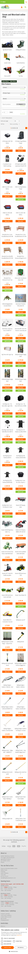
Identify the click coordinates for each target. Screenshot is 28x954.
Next (26, 128)
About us (3, 926)
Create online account (6, 917)
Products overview (5, 913)
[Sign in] (22, 7)
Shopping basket (5, 920)
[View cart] (26, 1)
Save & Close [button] (7, 947)
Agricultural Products (6, 859)
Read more (19, 935)
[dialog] (14, 941)
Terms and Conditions (6, 915)
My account (3, 918)
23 (17, 128)
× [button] (26, 929)
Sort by (2, 124)
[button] (14, 951)
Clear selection (22, 94)
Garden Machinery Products (7, 856)
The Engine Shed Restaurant (7, 857)
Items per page (4, 121)
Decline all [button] (21, 947)
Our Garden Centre (5, 860)
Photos (2, 862)
